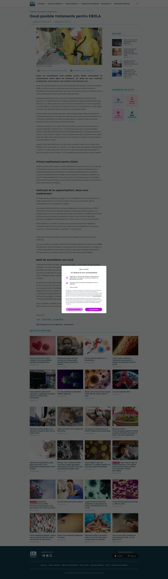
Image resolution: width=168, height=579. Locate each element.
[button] (84, 287)
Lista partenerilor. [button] (97, 296)
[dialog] (84, 289)
